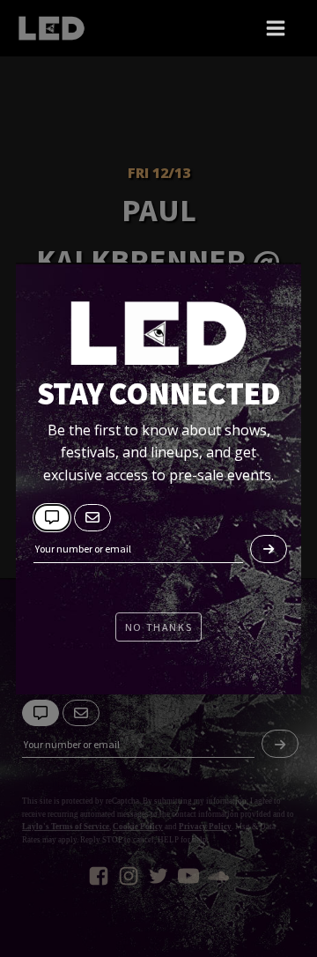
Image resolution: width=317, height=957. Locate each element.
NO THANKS (158, 627)
